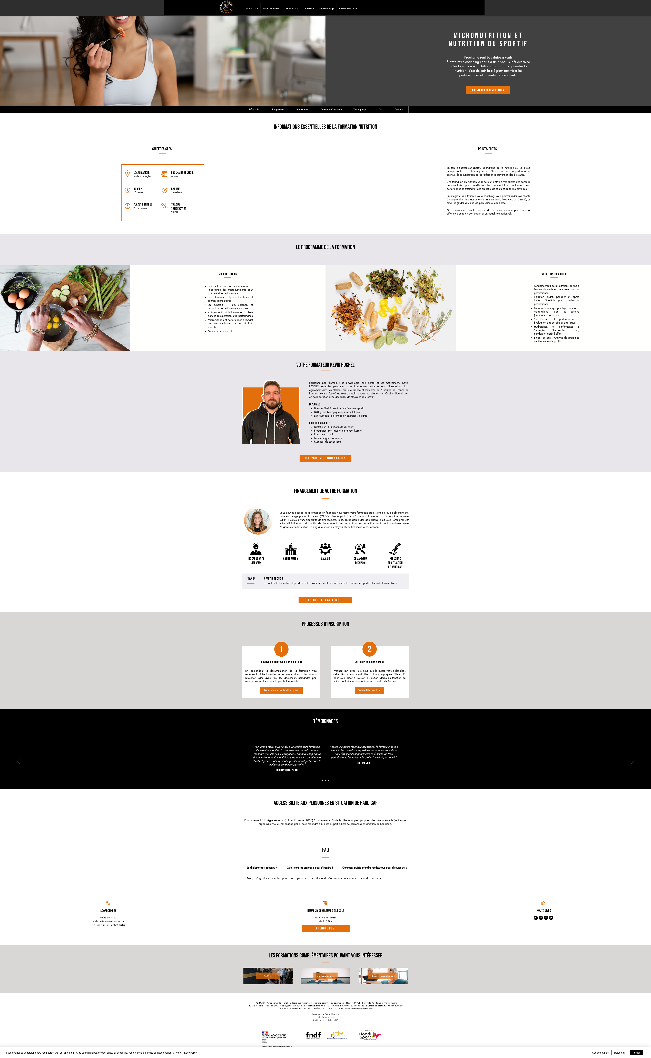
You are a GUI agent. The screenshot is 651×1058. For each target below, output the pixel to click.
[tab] (262, 867)
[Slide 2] (325, 780)
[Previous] (18, 761)
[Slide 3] (328, 780)
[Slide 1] (322, 780)
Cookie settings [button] (600, 1052)
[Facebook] (546, 918)
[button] (271, 8)
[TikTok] (541, 918)
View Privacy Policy (186, 1052)
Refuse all (619, 1052)
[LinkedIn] (551, 918)
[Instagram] (536, 918)
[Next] (632, 761)
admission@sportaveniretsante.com (108, 921)
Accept (636, 1052)
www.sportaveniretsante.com (359, 1008)
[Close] (647, 1052)
